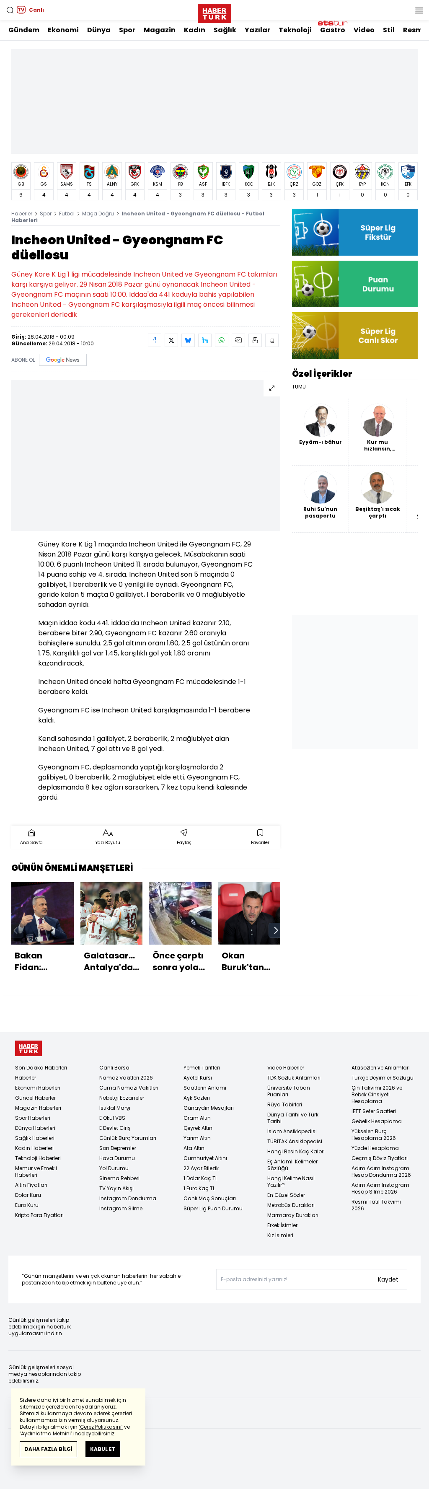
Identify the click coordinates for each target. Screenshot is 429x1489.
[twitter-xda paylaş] (171, 340)
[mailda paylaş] (238, 340)
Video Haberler (285, 1067)
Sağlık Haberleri (34, 1138)
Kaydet (388, 1279)
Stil (389, 30)
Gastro (332, 30)
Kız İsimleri (280, 1235)
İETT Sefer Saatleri (373, 1111)
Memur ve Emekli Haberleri (36, 1171)
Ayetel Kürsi (197, 1077)
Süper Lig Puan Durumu (213, 1208)
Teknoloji (295, 30)
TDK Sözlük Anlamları (293, 1077)
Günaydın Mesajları (208, 1107)
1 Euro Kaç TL (199, 1188)
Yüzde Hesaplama (375, 1148)
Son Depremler (117, 1148)
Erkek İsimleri (283, 1225)
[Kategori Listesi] (419, 10)
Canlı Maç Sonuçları (209, 1198)
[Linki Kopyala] (272, 340)
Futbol (67, 213)
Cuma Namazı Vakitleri (128, 1087)
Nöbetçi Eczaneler (121, 1097)
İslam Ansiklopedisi (292, 1131)
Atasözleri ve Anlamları (380, 1067)
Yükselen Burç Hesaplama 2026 (373, 1135)
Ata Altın (193, 1148)
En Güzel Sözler (286, 1195)
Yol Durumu (114, 1168)
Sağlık (225, 30)
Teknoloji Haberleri (38, 1158)
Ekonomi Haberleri (37, 1087)
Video (364, 30)
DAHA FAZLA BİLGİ (48, 1449)
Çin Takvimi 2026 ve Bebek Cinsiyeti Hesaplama (376, 1094)
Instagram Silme (120, 1208)
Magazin (160, 30)
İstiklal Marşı (114, 1107)
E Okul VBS (112, 1117)
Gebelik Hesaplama (376, 1121)
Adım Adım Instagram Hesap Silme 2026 (380, 1188)
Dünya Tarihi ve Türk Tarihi (292, 1118)
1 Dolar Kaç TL (200, 1178)
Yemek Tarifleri (201, 1067)
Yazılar (257, 30)
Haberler (21, 213)
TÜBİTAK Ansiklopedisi (294, 1141)
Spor (127, 30)
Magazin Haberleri (38, 1107)
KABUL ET (103, 1449)
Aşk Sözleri (196, 1097)
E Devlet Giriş (115, 1128)
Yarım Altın (197, 1138)
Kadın (194, 30)
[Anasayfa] (28, 1048)
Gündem (23, 30)
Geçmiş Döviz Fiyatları (379, 1158)
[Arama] (10, 10)
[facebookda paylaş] (154, 340)
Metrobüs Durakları (291, 1205)
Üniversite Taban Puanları (288, 1091)
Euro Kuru (27, 1205)
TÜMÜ (299, 386)
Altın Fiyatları (31, 1185)
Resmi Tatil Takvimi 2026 (376, 1205)
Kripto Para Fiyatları (39, 1215)
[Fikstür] (355, 232)
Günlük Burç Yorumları (127, 1138)
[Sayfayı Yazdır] (255, 340)
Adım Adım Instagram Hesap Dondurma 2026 (381, 1171)
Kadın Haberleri (34, 1148)
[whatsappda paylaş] (221, 340)
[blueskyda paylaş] (188, 340)
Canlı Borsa (114, 1067)
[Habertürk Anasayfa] (214, 11)
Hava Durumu (117, 1158)
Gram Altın (197, 1117)
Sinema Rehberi (119, 1178)
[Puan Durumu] (355, 284)
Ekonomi (63, 30)
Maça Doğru (98, 213)
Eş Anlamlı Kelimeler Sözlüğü (292, 1165)
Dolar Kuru (28, 1195)
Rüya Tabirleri (284, 1104)
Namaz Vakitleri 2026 (126, 1077)
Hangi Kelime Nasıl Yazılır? (291, 1182)
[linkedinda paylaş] (205, 340)
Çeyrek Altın (197, 1128)
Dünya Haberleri (35, 1128)
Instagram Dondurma (127, 1198)
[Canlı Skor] (355, 335)
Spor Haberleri (32, 1117)
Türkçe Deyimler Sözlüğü (382, 1077)
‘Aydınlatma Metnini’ (46, 1433)
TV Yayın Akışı (116, 1188)
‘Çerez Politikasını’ (101, 1426)
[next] (276, 930)
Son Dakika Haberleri (41, 1067)
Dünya (99, 30)
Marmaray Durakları (292, 1215)
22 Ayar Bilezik (201, 1168)
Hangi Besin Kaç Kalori (296, 1151)
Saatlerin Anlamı (204, 1087)
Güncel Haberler (35, 1097)
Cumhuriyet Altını (205, 1158)
